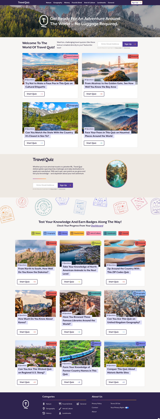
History (67, 3)
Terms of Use (127, 48)
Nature (48, 3)
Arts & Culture (89, 3)
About (94, 412)
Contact (95, 407)
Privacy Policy (118, 48)
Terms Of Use (115, 403)
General (111, 3)
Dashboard (97, 225)
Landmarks (101, 3)
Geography (57, 3)
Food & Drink (77, 3)
